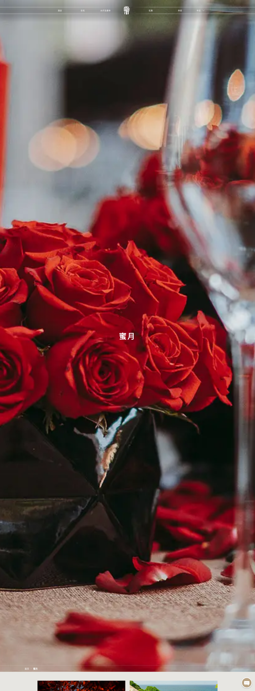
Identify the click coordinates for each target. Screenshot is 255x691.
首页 (27, 668)
